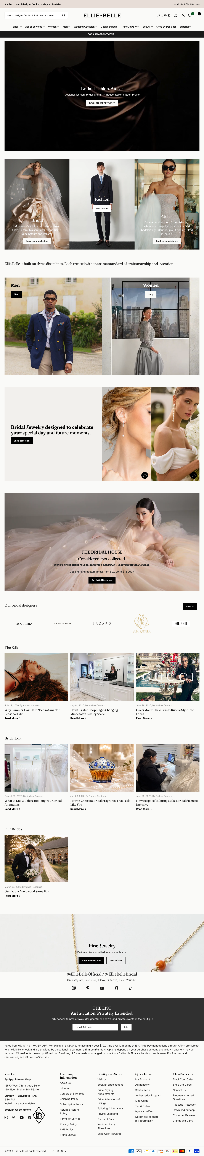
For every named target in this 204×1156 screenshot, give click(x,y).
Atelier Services (33, 26)
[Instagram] (74, 988)
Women (52, 26)
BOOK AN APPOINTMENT (102, 103)
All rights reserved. (35, 1151)
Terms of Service (70, 1118)
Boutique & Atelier (110, 1074)
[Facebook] (116, 988)
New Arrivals (102, 208)
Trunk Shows (68, 1134)
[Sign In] (183, 15)
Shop (16, 294)
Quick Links (143, 1074)
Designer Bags (109, 26)
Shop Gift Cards (182, 1084)
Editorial (184, 26)
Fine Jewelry (130, 26)
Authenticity (142, 1084)
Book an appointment (167, 241)
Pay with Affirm (144, 1111)
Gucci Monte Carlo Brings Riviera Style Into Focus (167, 688)
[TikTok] (130, 988)
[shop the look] (144, 475)
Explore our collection (37, 241)
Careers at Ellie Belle (72, 1093)
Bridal (16, 26)
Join (126, 1027)
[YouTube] (102, 988)
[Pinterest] (87, 988)
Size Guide (141, 1100)
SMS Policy (67, 1129)
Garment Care (106, 1119)
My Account (142, 1079)
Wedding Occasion (84, 26)
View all (190, 606)
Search (64, 15)
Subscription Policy (71, 1104)
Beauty (146, 26)
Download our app (184, 1109)
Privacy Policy (68, 1124)
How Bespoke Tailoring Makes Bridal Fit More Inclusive (167, 779)
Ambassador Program (148, 1095)
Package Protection (184, 1104)
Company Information (68, 1075)
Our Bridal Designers (102, 580)
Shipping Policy (69, 1098)
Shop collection (22, 440)
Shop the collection (91, 960)
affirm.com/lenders (94, 1049)
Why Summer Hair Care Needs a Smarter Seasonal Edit (36, 688)
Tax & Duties (142, 1106)
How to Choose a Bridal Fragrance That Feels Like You (102, 779)
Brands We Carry (183, 1120)
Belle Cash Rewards (109, 1133)
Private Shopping (108, 1113)
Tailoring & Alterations (111, 1108)
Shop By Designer (166, 26)
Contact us (179, 1090)
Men (65, 26)
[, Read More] (176, 15)
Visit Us (102, 1079)
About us (65, 1082)
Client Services (183, 1074)
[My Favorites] (190, 15)
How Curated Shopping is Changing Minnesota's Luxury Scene (102, 688)
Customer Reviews (184, 1115)
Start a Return (143, 1090)
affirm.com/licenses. (37, 1057)
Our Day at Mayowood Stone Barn (36, 868)
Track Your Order (183, 1079)
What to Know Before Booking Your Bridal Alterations (36, 779)
